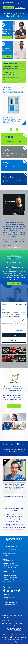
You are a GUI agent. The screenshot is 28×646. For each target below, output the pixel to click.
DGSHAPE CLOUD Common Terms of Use (12, 623)
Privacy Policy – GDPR (7, 622)
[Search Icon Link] (18, 3)
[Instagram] (8, 590)
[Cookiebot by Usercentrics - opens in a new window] (16, 304)
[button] (21, 2)
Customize (13, 340)
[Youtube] (15, 590)
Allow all (14, 335)
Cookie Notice (14, 625)
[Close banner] (25, 304)
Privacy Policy (5, 620)
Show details (19, 330)
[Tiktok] (19, 590)
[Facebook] (4, 590)
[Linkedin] (12, 590)
